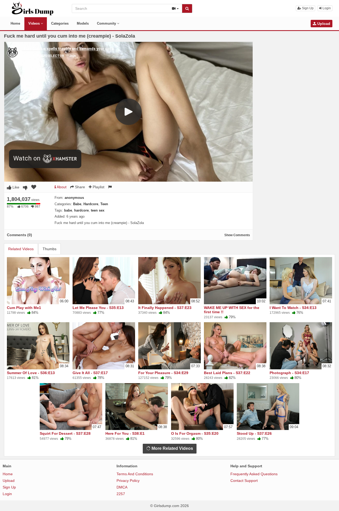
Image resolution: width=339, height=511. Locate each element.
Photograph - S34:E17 (289, 373)
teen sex (97, 210)
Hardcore (90, 204)
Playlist (98, 187)
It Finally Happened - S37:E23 (164, 308)
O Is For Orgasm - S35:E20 (194, 433)
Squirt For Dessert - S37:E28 (65, 433)
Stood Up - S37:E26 (254, 433)
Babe (77, 204)
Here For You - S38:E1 (125, 433)
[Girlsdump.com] (33, 8)
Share (79, 187)
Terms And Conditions (135, 474)
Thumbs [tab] (49, 249)
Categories (60, 23)
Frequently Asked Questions (254, 474)
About (61, 187)
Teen (104, 204)
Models (83, 23)
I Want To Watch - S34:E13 (293, 308)
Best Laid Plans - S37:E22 (227, 373)
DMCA (122, 487)
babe (68, 210)
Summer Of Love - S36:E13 (31, 373)
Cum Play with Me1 (24, 308)
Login (326, 8)
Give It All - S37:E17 (90, 373)
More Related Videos (171, 448)
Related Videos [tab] (21, 249)
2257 (121, 494)
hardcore (81, 210)
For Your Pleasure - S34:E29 (163, 373)
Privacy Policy (128, 480)
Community (107, 23)
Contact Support (244, 480)
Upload (323, 23)
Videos (34, 23)
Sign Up (307, 8)
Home (15, 23)
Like (15, 187)
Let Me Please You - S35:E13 (98, 308)
